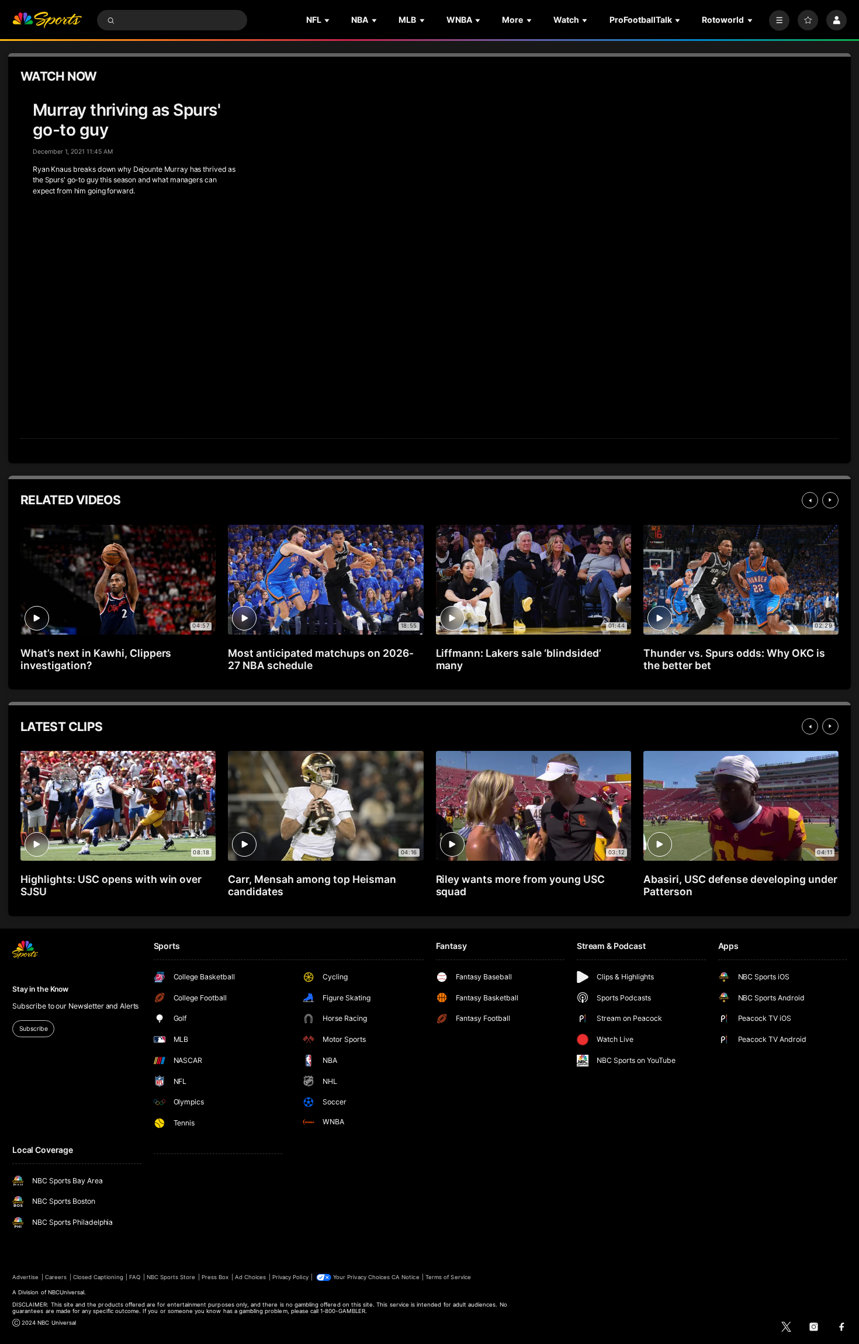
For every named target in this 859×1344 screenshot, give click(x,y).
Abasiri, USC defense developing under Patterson (740, 885)
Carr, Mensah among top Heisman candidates (312, 885)
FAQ (134, 1277)
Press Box (215, 1277)
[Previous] (810, 500)
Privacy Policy (290, 1277)
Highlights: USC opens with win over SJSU (111, 885)
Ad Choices (250, 1277)
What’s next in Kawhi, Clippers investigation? (95, 659)
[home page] (47, 20)
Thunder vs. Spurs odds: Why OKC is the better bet (734, 659)
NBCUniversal (66, 1292)
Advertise (25, 1277)
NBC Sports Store (171, 1277)
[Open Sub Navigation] (327, 20)
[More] (779, 20)
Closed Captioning (98, 1277)
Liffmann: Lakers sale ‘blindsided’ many (518, 659)
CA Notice (405, 1277)
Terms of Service (448, 1277)
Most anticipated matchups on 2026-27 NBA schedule (320, 659)
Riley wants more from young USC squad (520, 885)
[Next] (830, 500)
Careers (56, 1277)
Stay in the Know (40, 989)
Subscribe (33, 1029)
